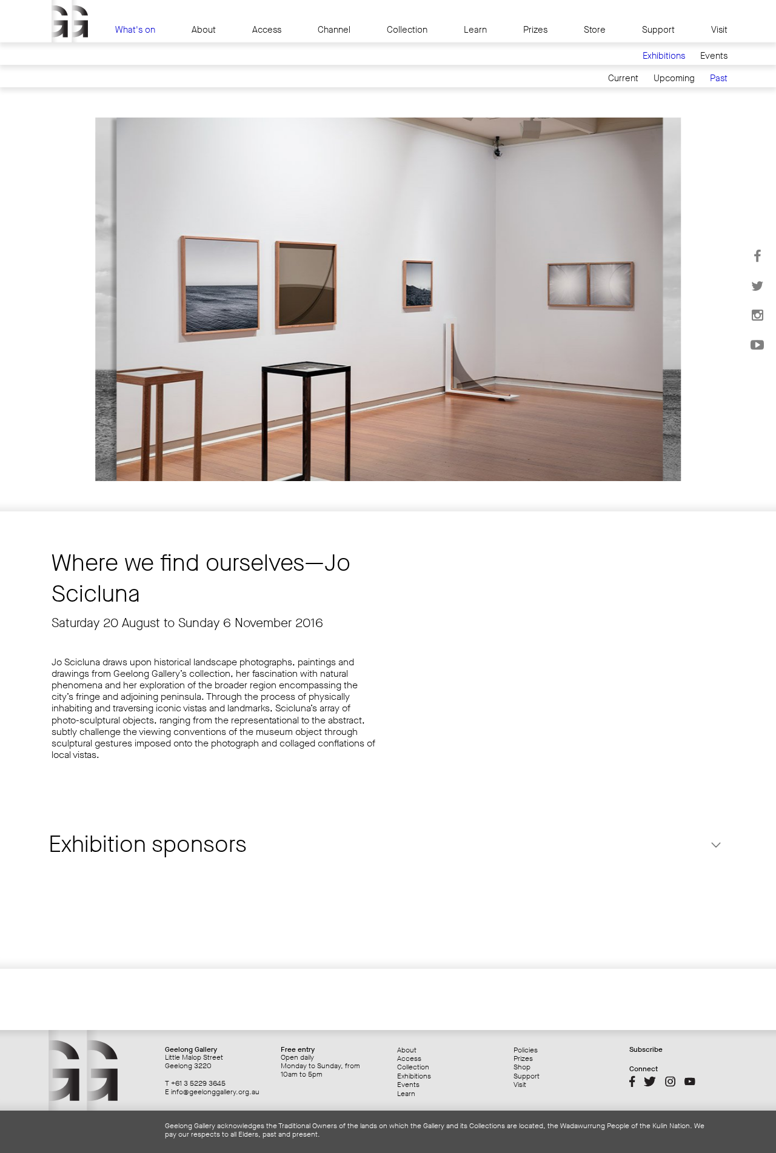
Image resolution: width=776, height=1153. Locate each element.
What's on (135, 30)
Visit (719, 30)
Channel (334, 30)
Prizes (535, 30)
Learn (475, 30)
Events (714, 56)
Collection (407, 30)
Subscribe (646, 1049)
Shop (521, 1067)
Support (658, 30)
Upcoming (674, 78)
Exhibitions (664, 56)
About (204, 30)
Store (595, 30)
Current (623, 78)
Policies (525, 1050)
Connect (643, 1069)
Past (719, 78)
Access (266, 30)
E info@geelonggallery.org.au (212, 1092)
